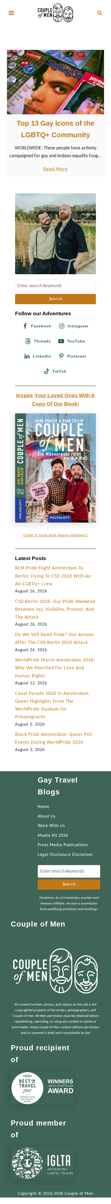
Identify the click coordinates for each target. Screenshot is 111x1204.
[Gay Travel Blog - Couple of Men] (55, 12)
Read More (55, 169)
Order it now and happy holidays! (55, 535)
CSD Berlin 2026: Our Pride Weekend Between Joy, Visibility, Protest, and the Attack (55, 609)
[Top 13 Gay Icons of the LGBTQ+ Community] (55, 82)
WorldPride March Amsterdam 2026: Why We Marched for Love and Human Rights (55, 668)
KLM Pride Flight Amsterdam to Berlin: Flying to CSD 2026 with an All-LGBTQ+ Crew (53, 576)
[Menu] (11, 12)
